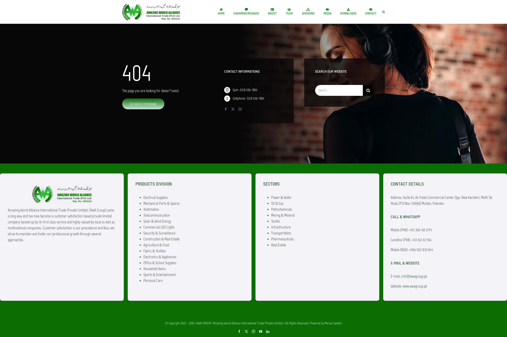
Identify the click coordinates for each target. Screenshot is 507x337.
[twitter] (232, 109)
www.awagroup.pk (415, 286)
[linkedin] (267, 331)
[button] (383, 12)
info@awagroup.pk (414, 276)
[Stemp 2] (151, 5)
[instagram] (240, 109)
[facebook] (225, 109)
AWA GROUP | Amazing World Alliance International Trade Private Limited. (239, 323)
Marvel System (333, 323)
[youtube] (260, 331)
